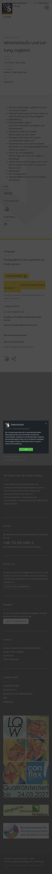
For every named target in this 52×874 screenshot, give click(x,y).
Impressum (8, 429)
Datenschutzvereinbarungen (21, 429)
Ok (26, 449)
